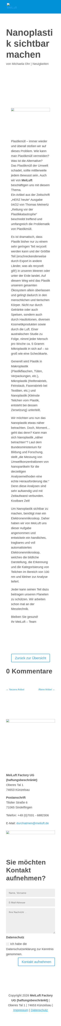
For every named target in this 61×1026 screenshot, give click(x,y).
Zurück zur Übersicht (30, 658)
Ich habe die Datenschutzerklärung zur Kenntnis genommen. (30, 949)
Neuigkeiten (41, 64)
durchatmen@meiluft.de (32, 823)
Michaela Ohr (21, 64)
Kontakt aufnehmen (36, 962)
